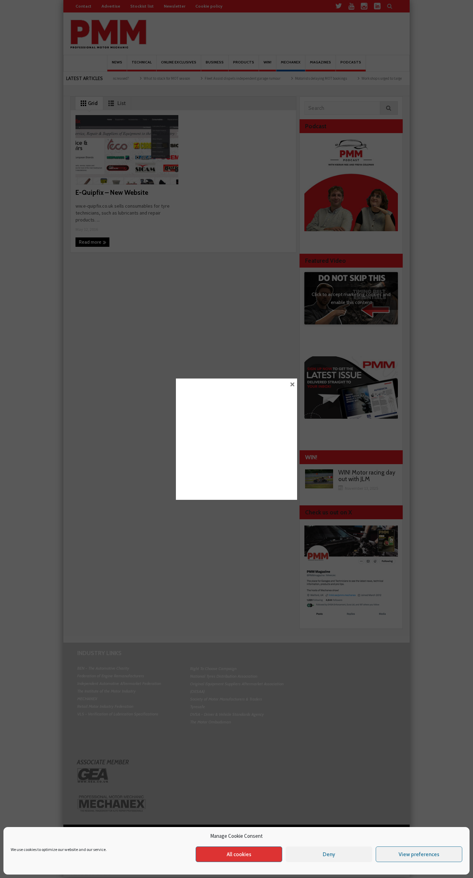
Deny (329, 854)
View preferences (419, 854)
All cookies (239, 854)
